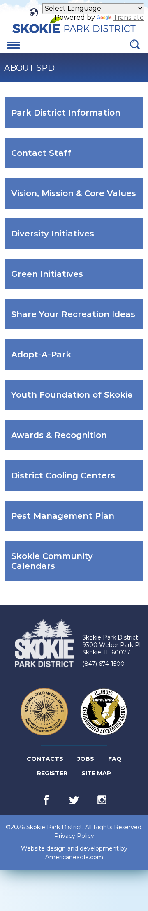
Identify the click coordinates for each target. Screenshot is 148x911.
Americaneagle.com (74, 857)
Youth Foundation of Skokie (77, 399)
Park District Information (77, 117)
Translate (128, 17)
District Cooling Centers (76, 480)
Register (53, 775)
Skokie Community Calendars (52, 566)
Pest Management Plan (76, 520)
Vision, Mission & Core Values (77, 198)
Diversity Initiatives (65, 238)
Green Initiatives (60, 279)
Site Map (96, 773)
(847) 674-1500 (103, 664)
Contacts (45, 759)
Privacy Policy (74, 835)
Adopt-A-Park (54, 359)
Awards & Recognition (72, 440)
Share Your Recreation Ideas (77, 319)
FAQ (115, 759)
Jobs (86, 760)
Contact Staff (54, 158)
